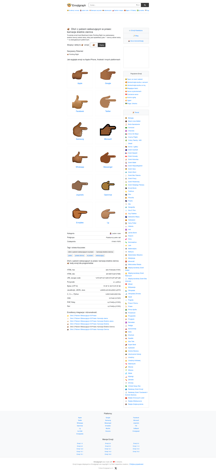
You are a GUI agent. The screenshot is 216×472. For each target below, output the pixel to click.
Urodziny (129, 357)
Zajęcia (127, 10)
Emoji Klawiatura (136, 30)
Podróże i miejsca (117, 10)
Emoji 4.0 (80, 446)
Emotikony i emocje (73, 10)
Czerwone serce (131, 94)
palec (70, 255)
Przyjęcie (129, 319)
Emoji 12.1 (108, 449)
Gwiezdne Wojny (132, 217)
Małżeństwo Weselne (134, 255)
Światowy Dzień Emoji (134, 389)
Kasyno (129, 236)
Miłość (129, 284)
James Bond (131, 232)
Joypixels (80, 194)
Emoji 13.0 (136, 449)
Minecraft (129, 261)
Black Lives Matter (133, 121)
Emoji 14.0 (108, 451)
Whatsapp (80, 167)
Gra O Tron (130, 210)
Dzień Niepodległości (133, 166)
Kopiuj (101, 44)
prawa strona (79, 255)
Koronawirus (131, 242)
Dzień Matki (130, 162)
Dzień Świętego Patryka (134, 185)
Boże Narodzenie (132, 124)
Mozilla (108, 428)
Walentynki (130, 363)
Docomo (108, 431)
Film (128, 194)
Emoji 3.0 (136, 443)
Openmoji (108, 194)
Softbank (136, 428)
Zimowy (129, 383)
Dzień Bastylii (131, 153)
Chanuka (129, 131)
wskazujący (100, 255)
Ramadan (130, 322)
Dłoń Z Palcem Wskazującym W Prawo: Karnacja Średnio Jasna (90, 321)
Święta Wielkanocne (133, 401)
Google (108, 83)
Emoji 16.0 (108, 454)
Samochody (130, 328)
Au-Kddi (79, 431)
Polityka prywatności (136, 464)
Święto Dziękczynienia (134, 404)
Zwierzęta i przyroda (95, 10)
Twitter (108, 111)
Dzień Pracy (130, 178)
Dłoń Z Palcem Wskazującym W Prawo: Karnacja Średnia (88, 324)
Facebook (80, 111)
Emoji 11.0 (136, 446)
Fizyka (129, 201)
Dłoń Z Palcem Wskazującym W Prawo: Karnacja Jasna (87, 318)
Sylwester (130, 348)
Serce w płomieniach (133, 91)
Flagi (147, 10)
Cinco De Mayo (132, 134)
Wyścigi (129, 376)
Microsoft (108, 139)
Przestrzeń (130, 313)
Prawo (128, 306)
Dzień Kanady (131, 156)
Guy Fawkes (131, 213)
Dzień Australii (131, 150)
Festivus (129, 191)
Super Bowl (130, 344)
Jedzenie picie (106, 10)
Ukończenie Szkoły (133, 354)
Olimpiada (130, 290)
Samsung (80, 139)
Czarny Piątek (131, 137)
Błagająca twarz (131, 88)
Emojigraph (79, 5)
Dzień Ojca (130, 169)
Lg (108, 222)
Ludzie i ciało (84, 10)
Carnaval (129, 127)
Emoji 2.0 (108, 443)
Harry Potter (130, 223)
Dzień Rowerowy (132, 181)
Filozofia (129, 197)
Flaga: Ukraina (131, 103)
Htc (136, 426)
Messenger (107, 167)
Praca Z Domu (131, 303)
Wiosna (129, 370)
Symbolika (140, 10)
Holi (128, 229)
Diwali (128, 143)
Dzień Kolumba (131, 159)
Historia (129, 226)
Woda (128, 373)
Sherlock (129, 335)
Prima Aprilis (131, 309)
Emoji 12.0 (80, 449)
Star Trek (129, 341)
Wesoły (129, 367)
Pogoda (129, 300)
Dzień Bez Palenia (132, 175)
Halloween (130, 220)
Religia (129, 325)
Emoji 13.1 (80, 451)
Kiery (128, 239)
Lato (128, 245)
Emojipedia (79, 434)
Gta (128, 204)
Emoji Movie (130, 188)
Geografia (130, 207)
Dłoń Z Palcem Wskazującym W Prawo (81, 315)
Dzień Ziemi (130, 172)
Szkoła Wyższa (132, 351)
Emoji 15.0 (136, 451)
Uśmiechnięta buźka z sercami (136, 82)
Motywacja (130, 287)
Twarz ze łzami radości (134, 79)
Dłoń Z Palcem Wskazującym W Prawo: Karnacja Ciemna (88, 329)
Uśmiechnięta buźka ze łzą (135, 85)
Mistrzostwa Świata (133, 264)
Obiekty (133, 10)
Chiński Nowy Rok (132, 386)
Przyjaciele (130, 316)
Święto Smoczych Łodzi (134, 398)
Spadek (129, 338)
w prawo (90, 255)
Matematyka (130, 248)
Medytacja (130, 258)
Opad (128, 297)
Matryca (129, 252)
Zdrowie (129, 379)
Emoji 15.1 (80, 454)
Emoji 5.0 (108, 446)
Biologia (129, 118)
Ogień (128, 100)
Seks (128, 332)
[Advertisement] (108, 20)
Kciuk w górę (130, 97)
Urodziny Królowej (132, 360)
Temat (136, 112)
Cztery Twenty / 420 (133, 140)
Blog (136, 35)
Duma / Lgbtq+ (131, 146)
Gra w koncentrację (136, 41)
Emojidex (80, 222)
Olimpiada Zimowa (133, 293)
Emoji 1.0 (80, 443)
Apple (80, 83)
